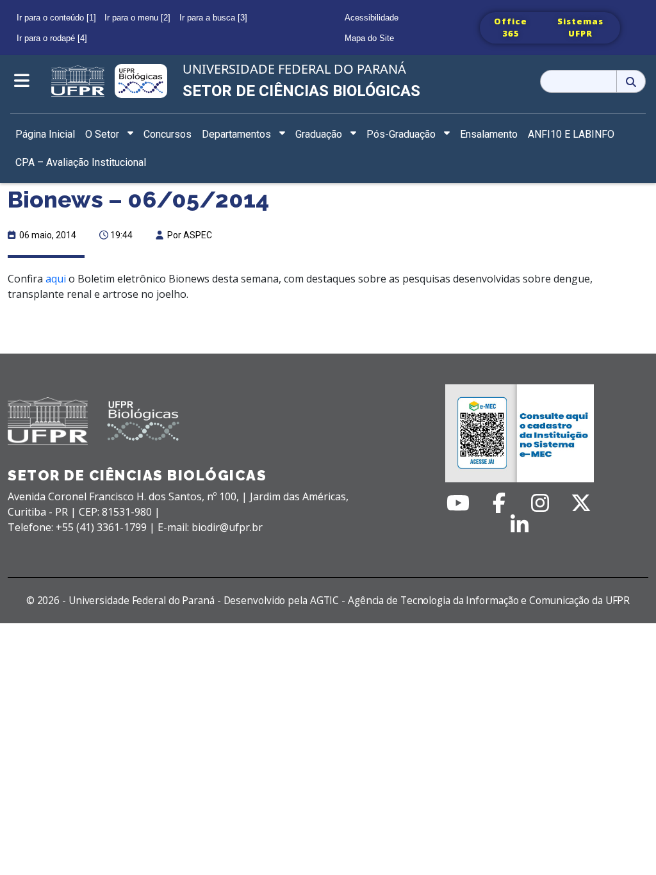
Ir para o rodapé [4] (52, 38)
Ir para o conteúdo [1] (56, 17)
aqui (55, 279)
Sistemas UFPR (580, 27)
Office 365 (510, 27)
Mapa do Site (369, 38)
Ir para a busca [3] (213, 17)
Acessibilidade (371, 17)
